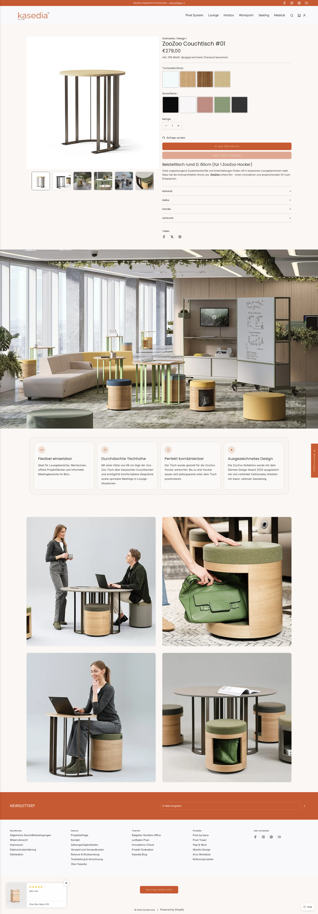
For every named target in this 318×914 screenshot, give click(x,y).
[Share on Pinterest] (180, 237)
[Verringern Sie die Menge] (166, 125)
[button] (29, 102)
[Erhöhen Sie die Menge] (178, 125)
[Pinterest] (299, 3)
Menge (166, 119)
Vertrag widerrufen (159, 889)
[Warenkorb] (299, 15)
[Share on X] (172, 237)
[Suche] (291, 15)
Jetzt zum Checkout (227, 155)
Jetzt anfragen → (177, 3)
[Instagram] (291, 3)
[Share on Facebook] (164, 237)
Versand (186, 57)
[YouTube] (306, 3)
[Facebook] (284, 3)
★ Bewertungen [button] (314, 460)
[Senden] (304, 806)
